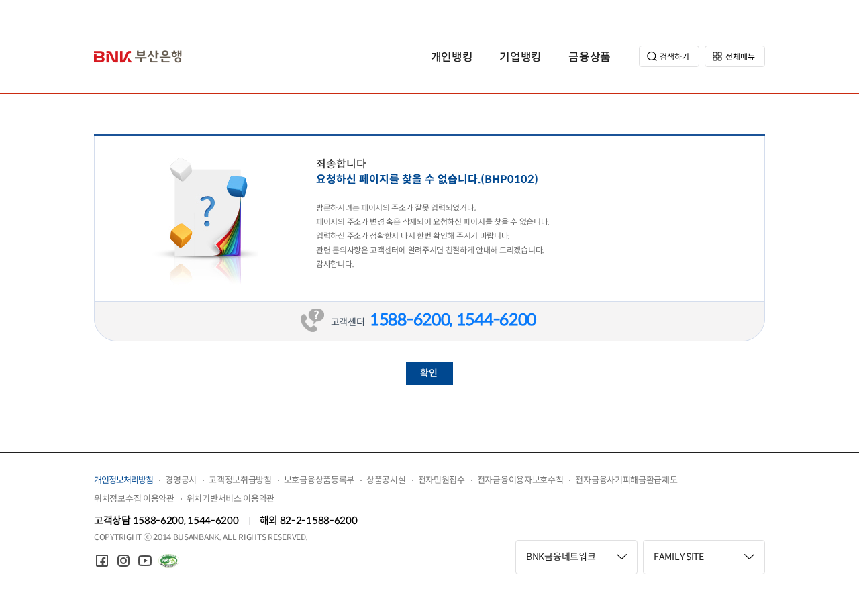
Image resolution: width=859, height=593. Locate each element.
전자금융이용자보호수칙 (520, 480)
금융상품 (589, 57)
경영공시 (181, 480)
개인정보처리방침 (123, 480)
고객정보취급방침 (240, 480)
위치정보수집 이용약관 (134, 498)
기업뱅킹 (520, 57)
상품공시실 (386, 480)
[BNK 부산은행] (138, 57)
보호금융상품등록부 (319, 480)
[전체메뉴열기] (735, 56)
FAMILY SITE (679, 557)
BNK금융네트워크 (560, 557)
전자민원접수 (441, 480)
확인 (428, 373)
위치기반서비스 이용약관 (230, 498)
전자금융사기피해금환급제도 (626, 480)
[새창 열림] (102, 561)
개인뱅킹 (452, 57)
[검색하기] (669, 56)
